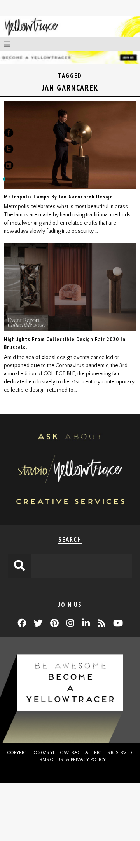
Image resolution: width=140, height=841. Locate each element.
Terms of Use (50, 759)
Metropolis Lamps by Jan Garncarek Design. (59, 196)
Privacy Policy (88, 759)
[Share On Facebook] (9, 134)
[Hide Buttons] (4, 181)
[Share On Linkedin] (9, 167)
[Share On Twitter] (9, 151)
